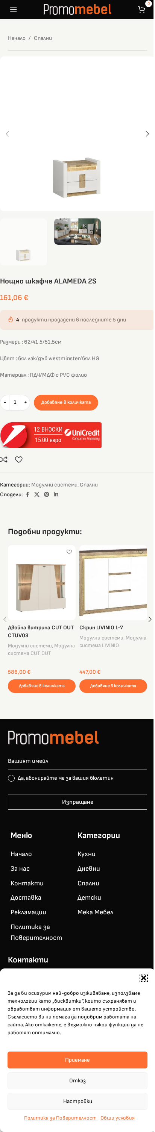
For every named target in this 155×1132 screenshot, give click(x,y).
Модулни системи (54, 484)
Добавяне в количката (66, 402)
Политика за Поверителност (60, 1118)
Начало (17, 38)
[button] (143, 978)
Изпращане (77, 802)
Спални (43, 38)
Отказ (77, 1080)
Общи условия (117, 1118)
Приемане (77, 1060)
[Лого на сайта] (77, 9)
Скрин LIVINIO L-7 (101, 627)
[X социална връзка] (37, 494)
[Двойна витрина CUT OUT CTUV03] (42, 582)
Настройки (77, 1101)
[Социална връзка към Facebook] (27, 494)
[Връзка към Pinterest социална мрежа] (47, 494)
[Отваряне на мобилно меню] (13, 9)
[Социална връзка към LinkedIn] (56, 494)
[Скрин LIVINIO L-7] (113, 582)
